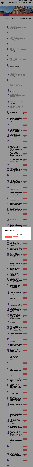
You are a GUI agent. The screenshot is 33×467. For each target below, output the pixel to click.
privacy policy (8, 234)
